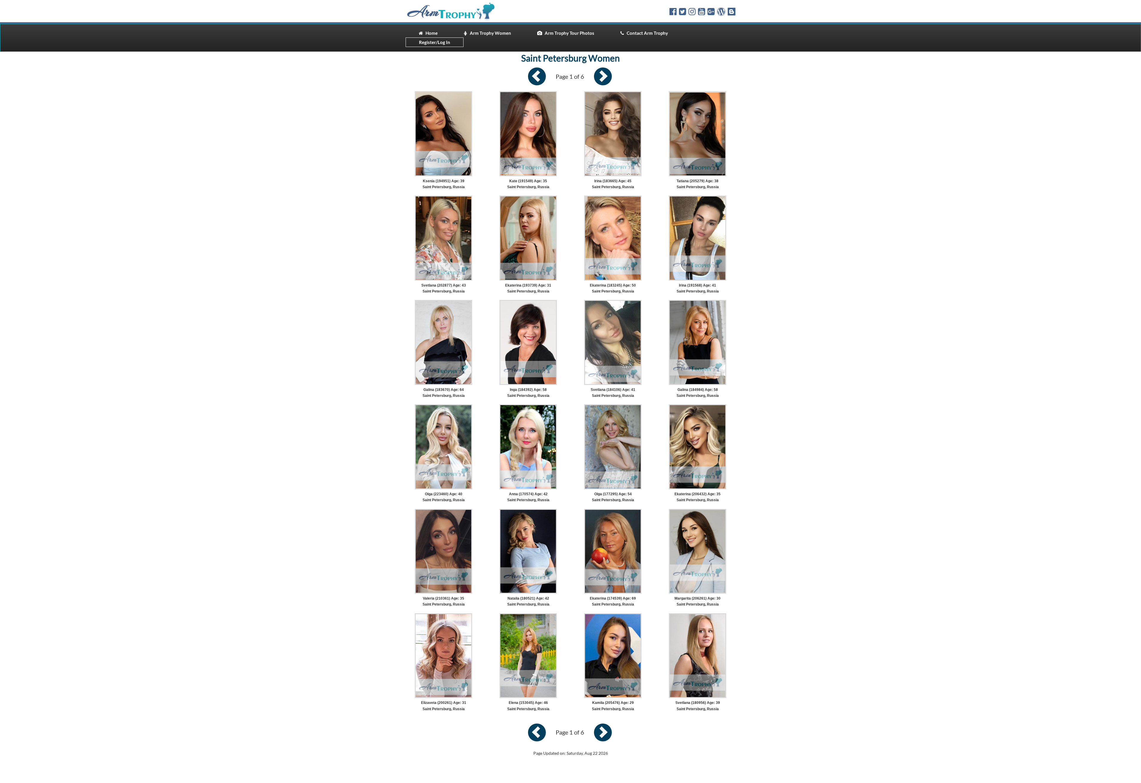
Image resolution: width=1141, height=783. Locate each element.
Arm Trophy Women (489, 33)
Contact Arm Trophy (646, 33)
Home (430, 33)
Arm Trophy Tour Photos (568, 33)
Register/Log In (434, 42)
